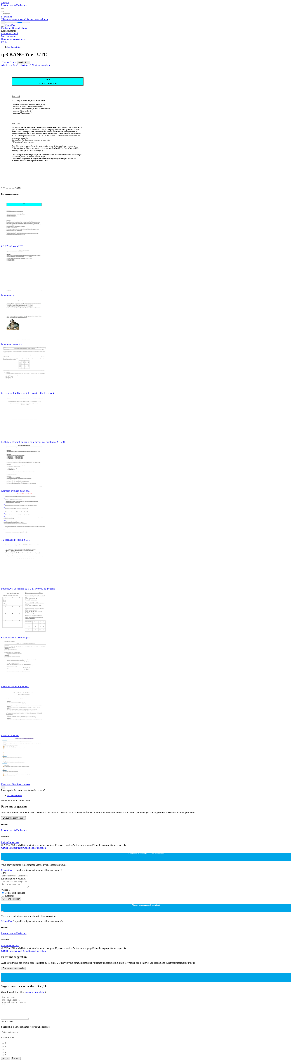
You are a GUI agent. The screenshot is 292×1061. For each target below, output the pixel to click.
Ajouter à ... (23, 62)
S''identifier (6, 16)
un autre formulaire (35, 992)
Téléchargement (9, 62)
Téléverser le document (12, 19)
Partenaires (13, 842)
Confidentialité (16, 848)
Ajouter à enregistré (40, 65)
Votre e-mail (7, 1021)
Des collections (19, 28)
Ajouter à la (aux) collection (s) (16, 65)
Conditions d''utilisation (34, 848)
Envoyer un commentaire (13, 818)
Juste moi (9, 896)
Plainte (4, 842)
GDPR (5, 848)
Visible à (5, 889)
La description (13, 878)
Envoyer (15, 1058)
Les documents (8, 5)
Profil (4, 41)
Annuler (5, 1058)
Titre (3, 872)
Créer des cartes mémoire (36, 19)
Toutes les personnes (15, 892)
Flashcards (21, 5)
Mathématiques (14, 47)
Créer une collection (11, 899)
